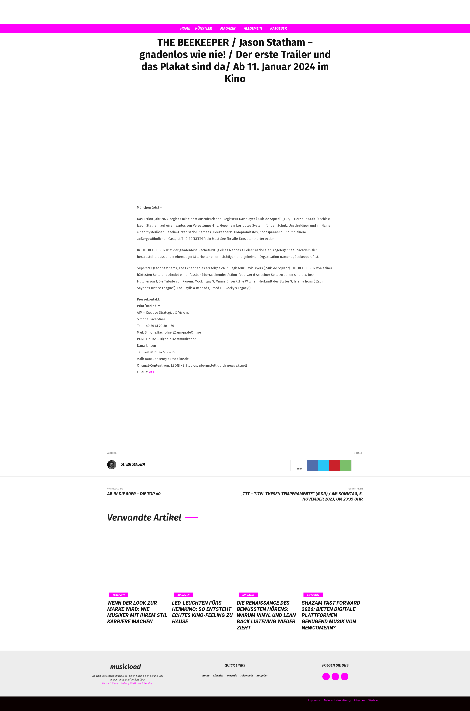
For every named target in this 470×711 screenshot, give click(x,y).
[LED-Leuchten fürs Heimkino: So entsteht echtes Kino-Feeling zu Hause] (202, 562)
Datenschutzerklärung (337, 700)
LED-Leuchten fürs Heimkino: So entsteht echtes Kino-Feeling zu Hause (202, 612)
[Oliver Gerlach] (113, 464)
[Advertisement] (235, 406)
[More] (357, 465)
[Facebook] (312, 465)
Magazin (228, 28)
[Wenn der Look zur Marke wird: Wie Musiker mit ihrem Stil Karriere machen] (137, 562)
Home (185, 28)
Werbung (373, 700)
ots (151, 372)
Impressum (314, 700)
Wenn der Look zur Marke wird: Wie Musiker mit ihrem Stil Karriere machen (137, 612)
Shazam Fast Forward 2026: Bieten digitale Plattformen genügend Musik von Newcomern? (331, 615)
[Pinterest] (334, 465)
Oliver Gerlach (133, 465)
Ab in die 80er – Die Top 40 (134, 493)
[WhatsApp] (345, 465)
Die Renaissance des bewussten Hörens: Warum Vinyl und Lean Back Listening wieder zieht (266, 615)
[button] (328, 28)
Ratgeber (278, 28)
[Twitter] (323, 465)
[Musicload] (235, 12)
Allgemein (253, 28)
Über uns (359, 700)
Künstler (203, 28)
